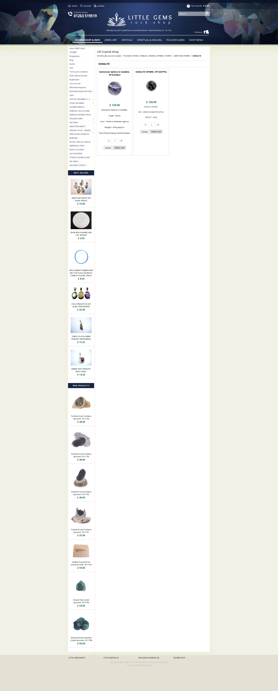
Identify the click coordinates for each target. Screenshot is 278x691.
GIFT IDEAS (74, 122)
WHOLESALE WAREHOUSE (148, 658)
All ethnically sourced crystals (109, 56)
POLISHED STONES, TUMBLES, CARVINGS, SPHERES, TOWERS (147, 56)
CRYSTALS (127, 40)
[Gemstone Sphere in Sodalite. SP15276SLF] (114, 100)
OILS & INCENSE (76, 153)
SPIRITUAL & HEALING (149, 40)
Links (72, 95)
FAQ (71, 68)
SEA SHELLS (74, 161)
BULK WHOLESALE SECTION (81, 91)
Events (72, 64)
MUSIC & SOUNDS (77, 149)
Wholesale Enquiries (78, 87)
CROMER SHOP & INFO (87, 40)
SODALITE (197, 56)
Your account (75, 83)
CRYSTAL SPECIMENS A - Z (80, 99)
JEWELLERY (111, 40)
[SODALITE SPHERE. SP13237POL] (151, 97)
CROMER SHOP (179, 658)
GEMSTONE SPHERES (182, 56)
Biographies (74, 56)
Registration (74, 79)
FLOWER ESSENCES (77, 107)
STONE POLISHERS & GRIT (80, 157)
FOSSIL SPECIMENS (77, 103)
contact (100, 5)
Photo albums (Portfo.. (79, 75)
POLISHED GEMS (175, 40)
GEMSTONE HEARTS (77, 126)
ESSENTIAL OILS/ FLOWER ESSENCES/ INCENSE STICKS (80, 113)
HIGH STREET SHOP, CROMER (77, 50)
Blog (71, 60)
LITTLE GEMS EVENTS (77, 658)
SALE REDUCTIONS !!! (78, 165)
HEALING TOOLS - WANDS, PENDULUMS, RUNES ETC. (80, 132)
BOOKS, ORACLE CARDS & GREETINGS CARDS (80, 144)
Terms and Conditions (79, 72)
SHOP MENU (196, 40)
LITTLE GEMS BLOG (111, 658)
